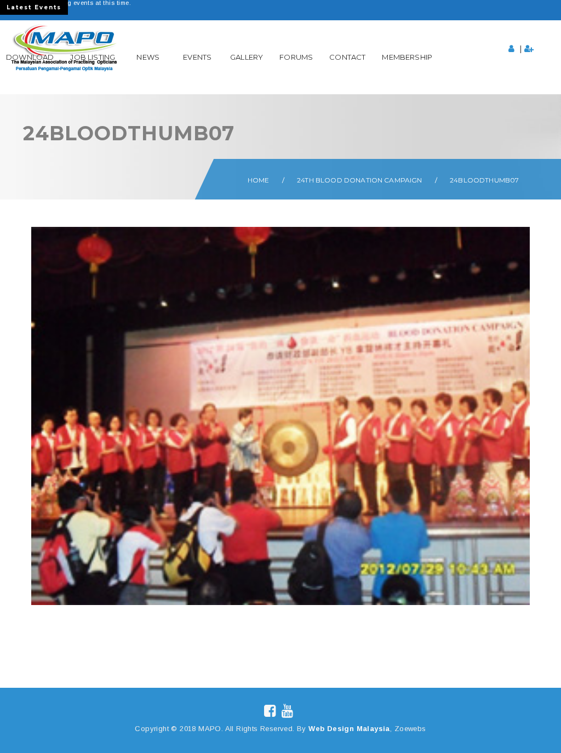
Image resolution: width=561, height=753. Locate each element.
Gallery (246, 57)
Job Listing (92, 57)
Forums (296, 57)
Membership (407, 57)
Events (197, 57)
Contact (347, 57)
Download (30, 57)
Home (259, 180)
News (147, 57)
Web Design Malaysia (349, 729)
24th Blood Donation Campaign (359, 180)
